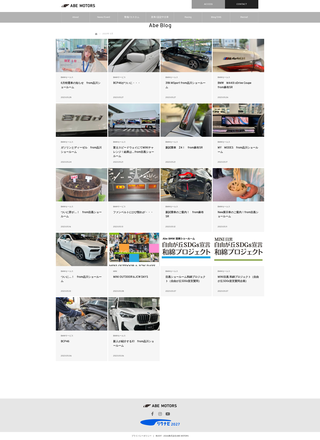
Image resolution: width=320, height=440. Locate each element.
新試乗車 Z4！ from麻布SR (184, 147)
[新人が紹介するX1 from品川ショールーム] (134, 314)
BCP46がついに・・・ (126, 83)
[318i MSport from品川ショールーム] (186, 55)
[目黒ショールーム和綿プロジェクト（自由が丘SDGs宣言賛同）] (186, 249)
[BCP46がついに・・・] (134, 55)
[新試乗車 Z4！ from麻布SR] (186, 120)
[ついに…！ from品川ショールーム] (81, 249)
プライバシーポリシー (142, 436)
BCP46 (65, 341)
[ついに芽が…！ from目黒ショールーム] (81, 184)
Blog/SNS (216, 17)
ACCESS (208, 4)
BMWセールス (67, 77)
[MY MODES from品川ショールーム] (238, 120)
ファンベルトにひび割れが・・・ (133, 212)
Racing (188, 17)
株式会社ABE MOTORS (178, 436)
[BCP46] (81, 314)
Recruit (244, 17)
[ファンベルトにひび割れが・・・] (134, 184)
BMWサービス (119, 77)
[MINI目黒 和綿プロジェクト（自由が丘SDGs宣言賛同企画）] (238, 249)
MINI (115, 271)
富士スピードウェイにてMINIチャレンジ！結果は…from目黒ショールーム (133, 152)
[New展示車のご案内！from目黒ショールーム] (238, 184)
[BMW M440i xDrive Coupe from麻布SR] (238, 55)
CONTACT (241, 4)
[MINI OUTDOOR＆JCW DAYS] (134, 249)
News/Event (103, 17)
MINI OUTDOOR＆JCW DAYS (130, 277)
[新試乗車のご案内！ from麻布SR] (186, 184)
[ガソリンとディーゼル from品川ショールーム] (81, 120)
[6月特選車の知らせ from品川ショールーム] (81, 55)
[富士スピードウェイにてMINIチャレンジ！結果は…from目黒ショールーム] (134, 120)
